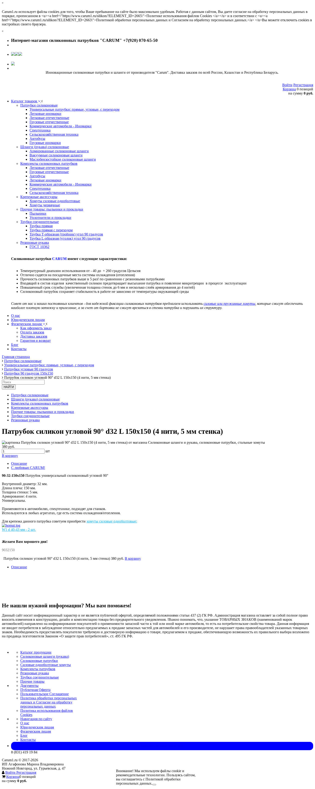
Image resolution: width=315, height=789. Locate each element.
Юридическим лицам (37, 727)
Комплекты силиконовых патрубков (39, 403)
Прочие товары (32, 681)
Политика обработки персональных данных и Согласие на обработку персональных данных (48, 702)
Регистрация (303, 85)
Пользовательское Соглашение (44, 694)
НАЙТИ (9, 387)
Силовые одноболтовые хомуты (45, 665)
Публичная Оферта (35, 690)
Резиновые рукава (25, 420)
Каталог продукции (35, 652)
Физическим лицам (35, 731)
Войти (287, 85)
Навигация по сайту (36, 719)
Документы (29, 686)
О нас (24, 723)
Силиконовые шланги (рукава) (44, 656)
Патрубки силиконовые (29, 395)
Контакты (28, 740)
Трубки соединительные (30, 416)
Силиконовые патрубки (39, 661)
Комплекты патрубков (37, 669)
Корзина (289, 89)
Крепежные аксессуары (29, 408)
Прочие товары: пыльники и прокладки (42, 412)
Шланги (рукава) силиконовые (35, 399)
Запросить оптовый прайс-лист (162, 746)
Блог (24, 735)
